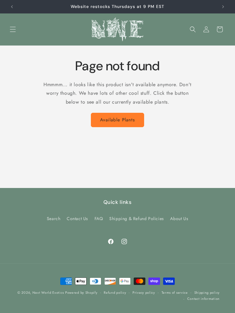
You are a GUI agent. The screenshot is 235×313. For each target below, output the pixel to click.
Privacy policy (143, 292)
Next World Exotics (48, 292)
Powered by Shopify (81, 292)
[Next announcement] (223, 6)
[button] (13, 29)
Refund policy (115, 292)
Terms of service (175, 292)
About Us (179, 218)
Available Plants (117, 119)
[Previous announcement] (12, 6)
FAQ (99, 218)
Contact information (203, 298)
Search (54, 218)
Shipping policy (207, 292)
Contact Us (77, 218)
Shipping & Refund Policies (136, 218)
